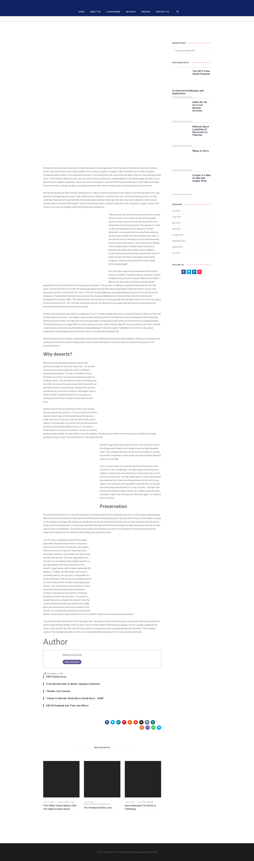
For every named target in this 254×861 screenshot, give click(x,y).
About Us (95, 12)
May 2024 (176, 223)
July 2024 (176, 211)
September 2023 (179, 241)
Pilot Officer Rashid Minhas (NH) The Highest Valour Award (59, 807)
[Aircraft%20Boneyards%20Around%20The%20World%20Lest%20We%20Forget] (107, 722)
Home (81, 12)
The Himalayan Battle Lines (98, 807)
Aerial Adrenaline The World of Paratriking (140, 807)
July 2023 (176, 253)
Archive (145, 12)
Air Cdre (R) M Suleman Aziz (98, 804)
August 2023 (177, 247)
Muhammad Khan (72, 654)
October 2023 (177, 235)
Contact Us (162, 12)
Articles (130, 12)
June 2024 (176, 217)
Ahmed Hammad (147, 802)
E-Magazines (113, 12)
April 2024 (176, 229)
